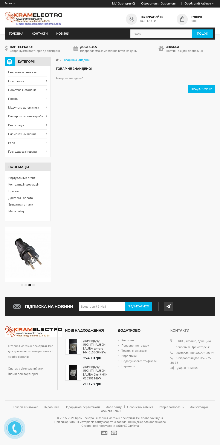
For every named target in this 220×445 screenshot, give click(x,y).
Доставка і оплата (20, 197)
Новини (62, 33)
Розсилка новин (110, 411)
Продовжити (201, 89)
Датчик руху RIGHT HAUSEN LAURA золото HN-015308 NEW (94, 346)
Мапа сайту (16, 211)
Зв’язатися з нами (20, 204)
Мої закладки (198, 407)
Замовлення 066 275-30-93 (195, 352)
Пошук (202, 33)
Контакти (40, 33)
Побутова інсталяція (22, 90)
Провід (13, 98)
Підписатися (138, 306)
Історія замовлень (171, 407)
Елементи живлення (22, 134)
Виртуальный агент (21, 178)
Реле (11, 142)
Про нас (14, 191)
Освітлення (16, 81)
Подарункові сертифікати (139, 361)
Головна (16, 33)
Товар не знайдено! (76, 59)
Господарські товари (22, 151)
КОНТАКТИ (148, 21)
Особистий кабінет (140, 407)
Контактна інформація (24, 184)
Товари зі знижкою (134, 350)
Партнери (128, 366)
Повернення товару (135, 345)
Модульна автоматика (23, 107)
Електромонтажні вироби (25, 116)
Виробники (129, 356)
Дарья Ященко (187, 368)
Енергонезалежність (22, 72)
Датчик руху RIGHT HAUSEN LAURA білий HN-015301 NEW (95, 372)
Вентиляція (16, 125)
